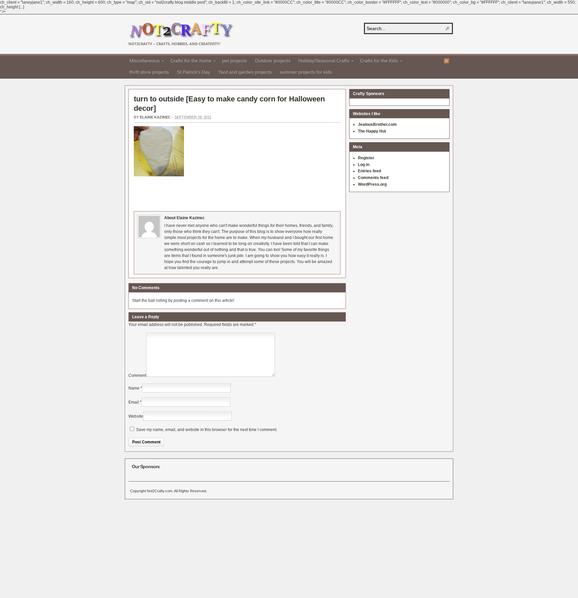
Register (366, 158)
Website (135, 416)
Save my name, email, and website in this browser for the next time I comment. (206, 429)
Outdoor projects (272, 60)
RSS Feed (446, 61)
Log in (363, 164)
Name (133, 388)
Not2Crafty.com (181, 30)
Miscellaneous (142, 61)
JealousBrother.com (377, 124)
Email (133, 402)
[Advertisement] (255, 193)
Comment (137, 375)
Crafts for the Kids (377, 61)
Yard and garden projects (245, 72)
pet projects (234, 60)
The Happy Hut (372, 131)
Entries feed (369, 171)
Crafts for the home (188, 61)
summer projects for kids (306, 72)
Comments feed (373, 177)
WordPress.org (372, 184)
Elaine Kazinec (155, 117)
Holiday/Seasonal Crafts (321, 61)
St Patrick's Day (193, 72)
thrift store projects (149, 72)
